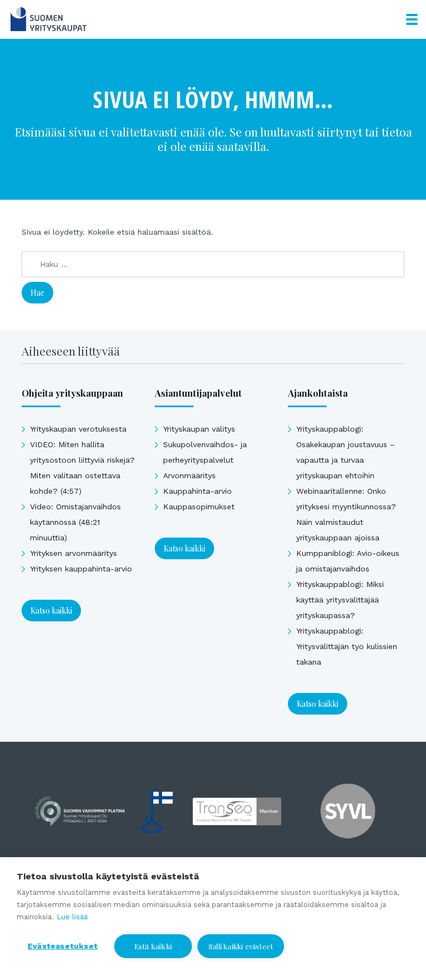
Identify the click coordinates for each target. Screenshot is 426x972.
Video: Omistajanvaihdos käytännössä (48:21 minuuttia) (75, 522)
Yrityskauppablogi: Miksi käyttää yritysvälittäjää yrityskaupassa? (340, 600)
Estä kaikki (153, 946)
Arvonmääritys (189, 475)
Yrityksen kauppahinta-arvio (81, 568)
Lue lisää (72, 917)
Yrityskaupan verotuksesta (78, 428)
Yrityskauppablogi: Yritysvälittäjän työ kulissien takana (346, 646)
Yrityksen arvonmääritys (73, 553)
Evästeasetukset (63, 945)
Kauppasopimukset (199, 506)
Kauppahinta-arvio (197, 491)
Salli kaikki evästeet (241, 946)
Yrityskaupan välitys (199, 428)
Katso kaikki (51, 610)
